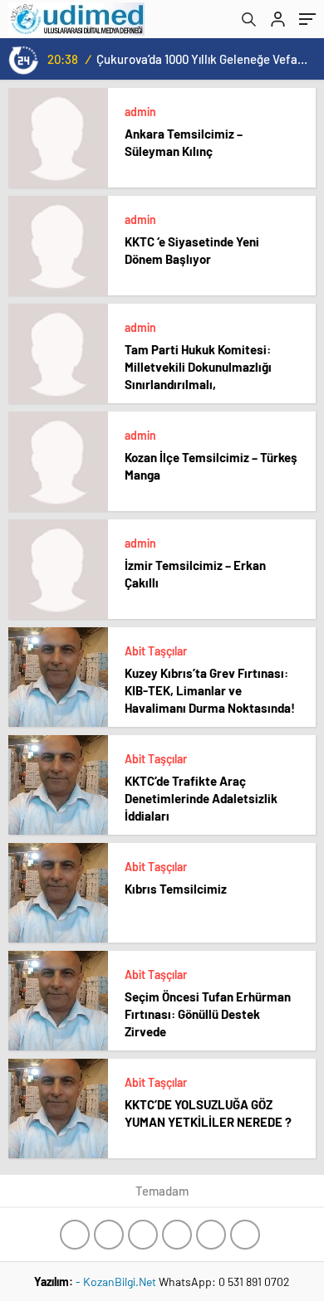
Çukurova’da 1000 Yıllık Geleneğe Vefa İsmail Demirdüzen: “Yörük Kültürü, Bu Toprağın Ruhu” (202, 58)
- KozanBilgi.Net (117, 1281)
